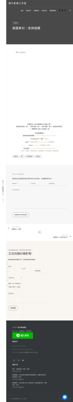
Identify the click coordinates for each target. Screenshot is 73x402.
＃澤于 (22, 151)
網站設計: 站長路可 (32, 399)
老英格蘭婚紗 (29, 156)
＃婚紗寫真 (33, 151)
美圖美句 (16, 23)
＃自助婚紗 (40, 151)
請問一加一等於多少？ (15, 283)
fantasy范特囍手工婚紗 (42, 145)
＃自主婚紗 (48, 151)
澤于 (22, 156)
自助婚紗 (38, 156)
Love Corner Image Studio (46, 136)
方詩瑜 (32, 142)
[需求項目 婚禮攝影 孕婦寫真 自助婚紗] (15, 277)
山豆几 (47, 139)
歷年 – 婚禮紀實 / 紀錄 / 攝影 (21, 369)
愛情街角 (16, 156)
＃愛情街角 (55, 151)
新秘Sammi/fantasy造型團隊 (44, 142)
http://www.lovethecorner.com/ (43, 148)
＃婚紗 (27, 151)
